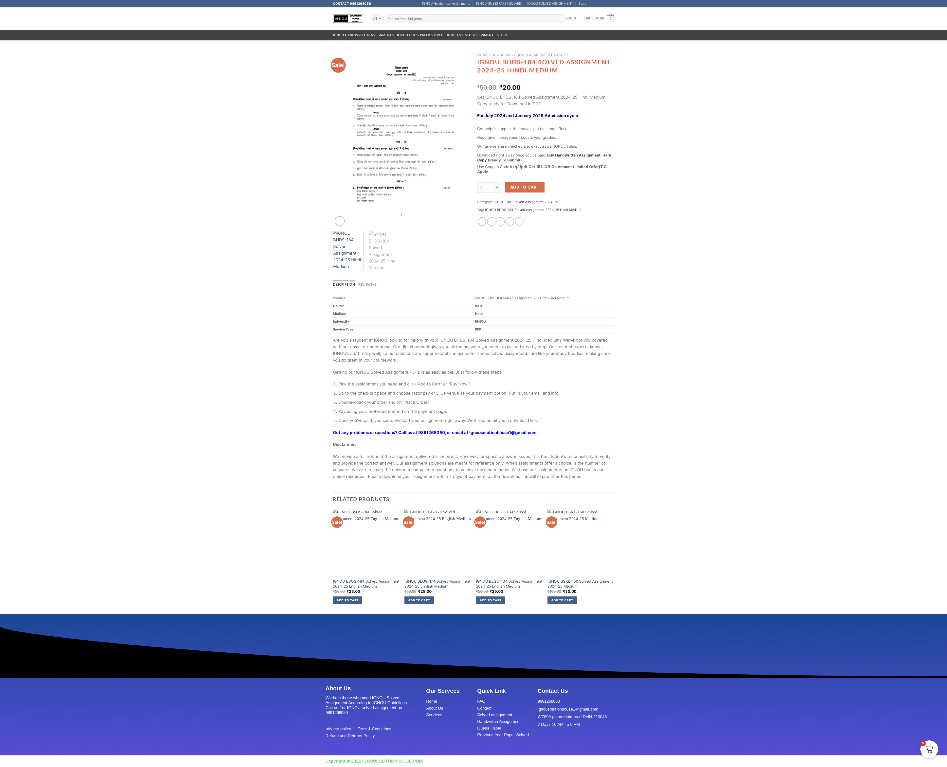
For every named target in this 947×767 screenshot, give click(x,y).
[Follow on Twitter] (601, 3)
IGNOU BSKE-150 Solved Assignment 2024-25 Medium (580, 584)
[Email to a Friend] (500, 221)
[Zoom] (340, 221)
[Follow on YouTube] (611, 3)
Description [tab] (344, 284)
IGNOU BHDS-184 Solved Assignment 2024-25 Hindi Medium (533, 210)
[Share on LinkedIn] (519, 221)
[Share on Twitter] (491, 221)
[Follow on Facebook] (591, 3)
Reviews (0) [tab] (368, 284)
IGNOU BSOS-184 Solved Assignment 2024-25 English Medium (366, 584)
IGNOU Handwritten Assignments (446, 3)
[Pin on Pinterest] (510, 221)
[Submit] (560, 18)
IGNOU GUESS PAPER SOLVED (499, 3)
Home (482, 55)
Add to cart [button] (347, 600)
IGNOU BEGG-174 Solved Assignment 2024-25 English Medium (437, 584)
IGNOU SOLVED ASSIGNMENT (550, 3)
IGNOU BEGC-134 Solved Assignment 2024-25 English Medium (509, 584)
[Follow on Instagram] (596, 3)
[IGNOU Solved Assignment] (348, 19)
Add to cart (524, 187)
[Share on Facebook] (482, 221)
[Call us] (606, 3)
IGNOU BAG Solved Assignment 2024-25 (531, 55)
